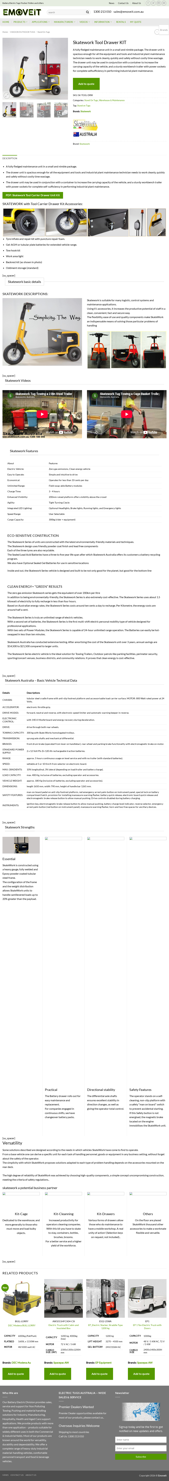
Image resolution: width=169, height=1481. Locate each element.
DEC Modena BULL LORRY (21, 1325)
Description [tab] (9, 158)
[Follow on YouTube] (164, 3)
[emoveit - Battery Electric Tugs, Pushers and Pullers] (22, 12)
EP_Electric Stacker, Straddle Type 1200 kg (105, 1327)
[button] (7, 95)
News (111, 3)
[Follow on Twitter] (153, 3)
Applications (40, 22)
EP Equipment (103, 1362)
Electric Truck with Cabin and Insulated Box (64, 1327)
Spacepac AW (61, 1362)
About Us (136, 3)
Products (19, 22)
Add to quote (86, 83)
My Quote (135, 22)
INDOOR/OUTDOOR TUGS (22, 32)
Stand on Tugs (83, 105)
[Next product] (157, 31)
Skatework (86, 111)
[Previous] (8, 69)
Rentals (121, 22)
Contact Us (123, 3)
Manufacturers (63, 22)
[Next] (63, 69)
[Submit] (87, 12)
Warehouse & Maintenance (112, 100)
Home (5, 22)
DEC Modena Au (21, 1362)
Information (102, 22)
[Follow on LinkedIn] (158, 3)
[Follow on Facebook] (148, 3)
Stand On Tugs (43, 32)
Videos (84, 22)
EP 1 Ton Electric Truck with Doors (147, 1327)
